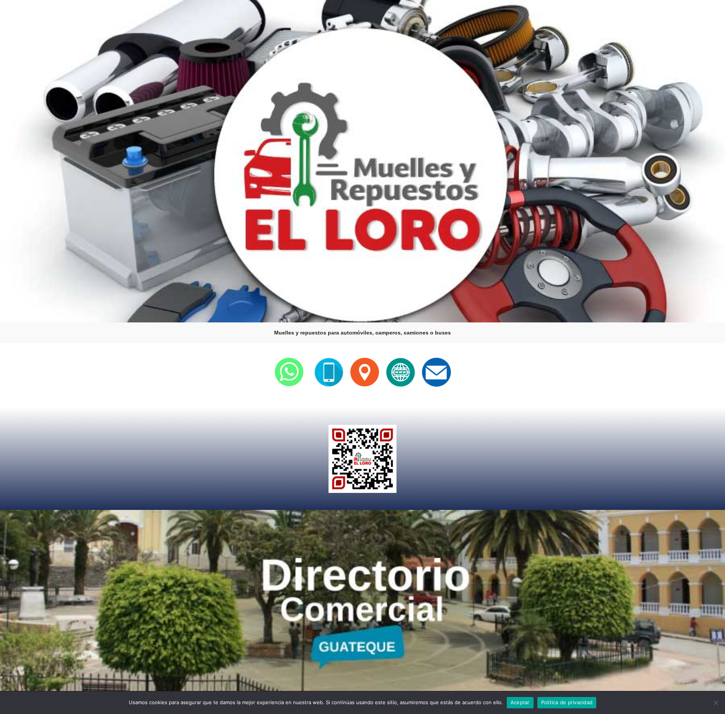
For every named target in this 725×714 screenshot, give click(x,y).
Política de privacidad (567, 702)
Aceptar (520, 702)
